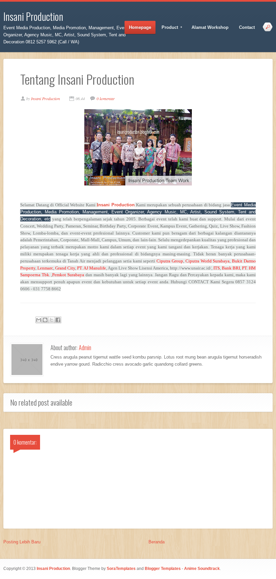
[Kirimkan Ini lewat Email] (38, 320)
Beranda (156, 541)
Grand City (65, 268)
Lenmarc (45, 268)
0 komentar (106, 98)
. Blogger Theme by (103, 568)
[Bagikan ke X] (51, 320)
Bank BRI (231, 268)
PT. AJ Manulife (91, 268)
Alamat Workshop (210, 27)
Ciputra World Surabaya (207, 260)
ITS (216, 268)
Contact (247, 27)
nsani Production (116, 204)
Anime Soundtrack (202, 568)
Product (167, 27)
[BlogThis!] (45, 320)
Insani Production (33, 16)
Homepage (140, 27)
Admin (85, 347)
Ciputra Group (170, 260)
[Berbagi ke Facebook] (58, 320)
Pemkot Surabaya (68, 274)
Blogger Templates (163, 568)
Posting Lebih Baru (21, 541)
